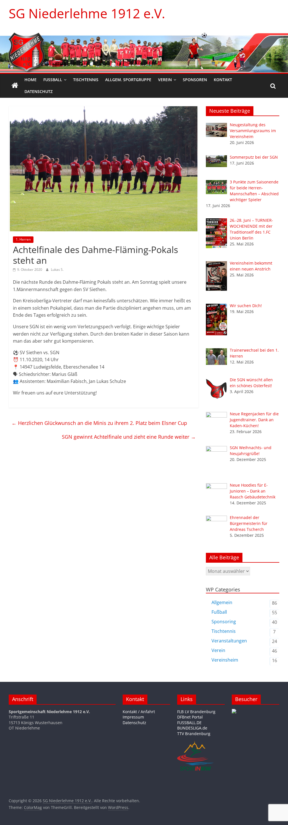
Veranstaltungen (229, 641)
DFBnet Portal (190, 717)
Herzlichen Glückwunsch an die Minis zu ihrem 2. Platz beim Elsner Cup (99, 423)
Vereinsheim (225, 660)
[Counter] (234, 711)
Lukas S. (57, 269)
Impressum (133, 717)
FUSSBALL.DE (189, 722)
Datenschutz (38, 91)
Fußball (52, 79)
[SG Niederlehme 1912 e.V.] (15, 86)
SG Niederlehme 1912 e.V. (87, 13)
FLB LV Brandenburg (196, 711)
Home (30, 79)
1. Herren (23, 239)
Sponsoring (224, 621)
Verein (165, 79)
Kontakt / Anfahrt (139, 711)
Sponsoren (195, 79)
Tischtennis (85, 79)
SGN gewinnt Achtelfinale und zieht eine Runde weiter (129, 436)
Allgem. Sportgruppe (128, 79)
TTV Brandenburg (193, 733)
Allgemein (222, 602)
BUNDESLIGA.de (192, 728)
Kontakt (223, 79)
